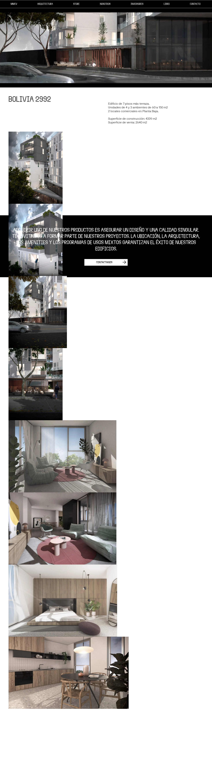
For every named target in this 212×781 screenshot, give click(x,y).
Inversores (137, 4)
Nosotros (105, 4)
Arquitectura (45, 4)
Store (76, 4)
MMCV (14, 4)
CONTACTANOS (104, 262)
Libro (167, 4)
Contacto (195, 4)
